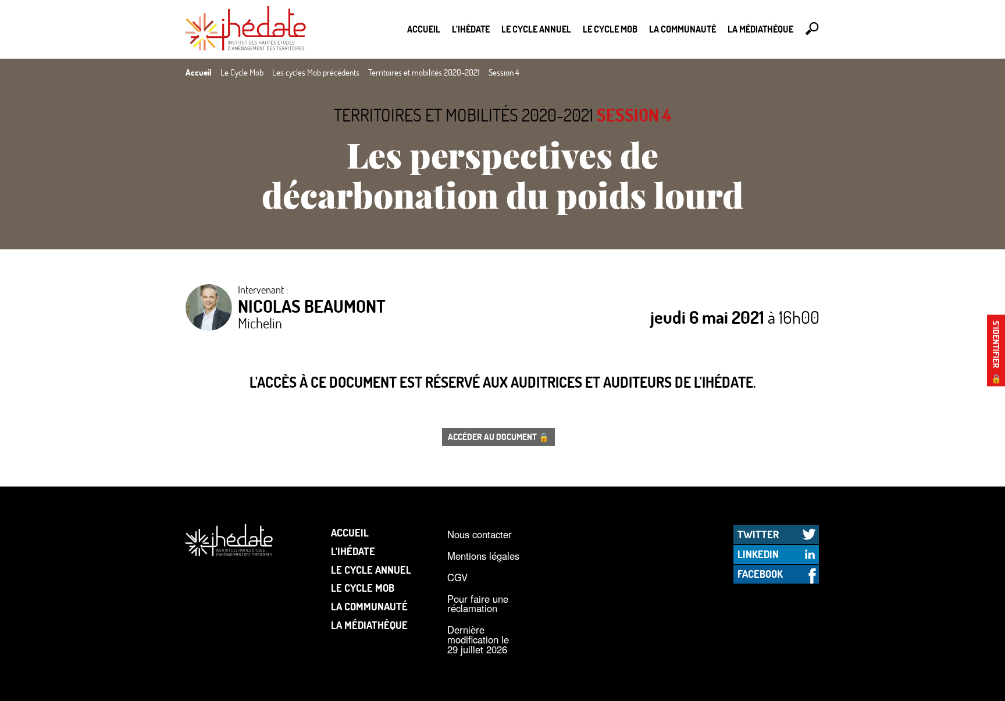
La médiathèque (760, 29)
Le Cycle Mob (610, 29)
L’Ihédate (471, 29)
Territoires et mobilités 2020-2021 (463, 114)
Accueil (423, 29)
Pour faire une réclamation (477, 604)
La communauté (682, 29)
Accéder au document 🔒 (498, 436)
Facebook (760, 574)
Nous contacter (479, 534)
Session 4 (634, 114)
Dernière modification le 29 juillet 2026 (478, 639)
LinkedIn (758, 554)
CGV (457, 577)
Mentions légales (483, 556)
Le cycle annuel (536, 29)
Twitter (758, 534)
